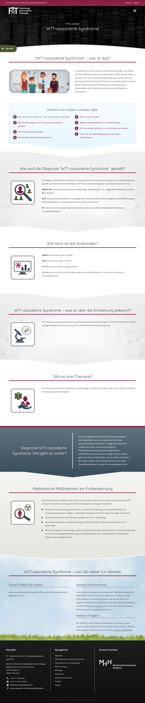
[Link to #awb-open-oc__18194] (135, 10)
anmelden (99, 606)
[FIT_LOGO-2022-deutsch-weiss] (20, 7)
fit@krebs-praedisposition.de (21, 685)
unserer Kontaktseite (122, 630)
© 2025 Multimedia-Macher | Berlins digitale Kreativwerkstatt (72, 700)
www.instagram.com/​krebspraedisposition (27, 688)
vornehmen (99, 609)
